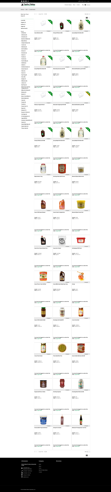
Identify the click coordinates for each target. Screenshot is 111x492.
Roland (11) (23, 110)
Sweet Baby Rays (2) (25, 124)
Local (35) (23, 20)
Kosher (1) (23, 24)
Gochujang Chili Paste (77, 248)
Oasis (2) (23, 100)
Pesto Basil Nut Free (57, 355)
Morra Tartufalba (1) (25, 96)
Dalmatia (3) (24, 46)
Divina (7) (23, 50)
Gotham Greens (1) (25, 66)
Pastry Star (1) (24, 106)
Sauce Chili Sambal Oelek (39, 320)
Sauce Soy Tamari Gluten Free (40, 248)
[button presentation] (89, 14)
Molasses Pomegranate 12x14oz (79, 427)
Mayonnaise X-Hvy (38, 176)
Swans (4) (23, 122)
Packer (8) (23, 102)
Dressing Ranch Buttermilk (78, 391)
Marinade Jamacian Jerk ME (59, 68)
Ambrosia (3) (24, 34)
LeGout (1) (23, 82)
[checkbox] (51, 31)
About (40, 466)
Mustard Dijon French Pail (77, 212)
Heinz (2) (23, 70)
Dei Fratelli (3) (24, 48)
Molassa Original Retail (39, 104)
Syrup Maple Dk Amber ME (77, 32)
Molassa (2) (23, 92)
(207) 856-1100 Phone (27, 470)
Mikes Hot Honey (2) (25, 90)
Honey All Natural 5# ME (39, 140)
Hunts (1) (23, 72)
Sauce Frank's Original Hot (59, 212)
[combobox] (88, 14)
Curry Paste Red (75, 320)
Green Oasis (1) (24, 68)
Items (88, 5)
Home (22, 9)
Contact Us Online (26, 475)
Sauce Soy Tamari (57, 248)
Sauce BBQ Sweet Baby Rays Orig (60, 284)
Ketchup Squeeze (57, 391)
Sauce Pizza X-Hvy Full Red (40, 284)
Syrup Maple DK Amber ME (40, 68)
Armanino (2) (24, 36)
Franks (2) (23, 56)
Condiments (32, 9)
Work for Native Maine (43, 470)
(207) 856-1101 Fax (27, 473)
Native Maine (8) (25, 98)
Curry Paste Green (38, 355)
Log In (88, 1)
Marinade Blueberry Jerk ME (78, 104)
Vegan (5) (23, 26)
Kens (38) (23, 76)
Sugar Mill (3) (24, 118)
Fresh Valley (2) (24, 60)
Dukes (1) (23, 54)
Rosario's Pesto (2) (25, 112)
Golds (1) (23, 64)
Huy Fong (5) (24, 74)
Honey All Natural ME (57, 32)
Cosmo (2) (23, 44)
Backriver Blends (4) (25, 38)
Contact (40, 472)
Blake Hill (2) (24, 40)
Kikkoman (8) (24, 80)
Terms (40, 468)
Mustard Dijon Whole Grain (78, 176)
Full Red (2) (23, 62)
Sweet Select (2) (24, 126)
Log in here (39, 51)
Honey (73, 284)
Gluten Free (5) (24, 28)
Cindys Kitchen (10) (25, 42)
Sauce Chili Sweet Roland (39, 212)
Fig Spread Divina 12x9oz (39, 391)
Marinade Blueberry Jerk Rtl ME (78, 68)
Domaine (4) (24, 52)
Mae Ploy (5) (24, 84)
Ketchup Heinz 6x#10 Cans (59, 176)
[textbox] (88, 14)
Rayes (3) (23, 108)
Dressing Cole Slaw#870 (58, 320)
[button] (27, 16)
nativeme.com (26, 477)
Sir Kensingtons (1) (25, 116)
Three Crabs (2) (24, 128)
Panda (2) (23, 104)
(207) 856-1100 (83, 1)
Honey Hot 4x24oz (57, 427)
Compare (48, 31)
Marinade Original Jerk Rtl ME (59, 104)
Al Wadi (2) (23, 32)
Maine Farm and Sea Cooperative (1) (25, 87)
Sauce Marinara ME (38, 32)
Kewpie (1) (23, 78)
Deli (26, 9)
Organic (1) (23, 22)
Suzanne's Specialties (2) (26, 120)
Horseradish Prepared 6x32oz (40, 427)
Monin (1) (23, 94)
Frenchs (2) (23, 58)
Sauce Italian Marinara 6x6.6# (78, 355)
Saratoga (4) (24, 114)
